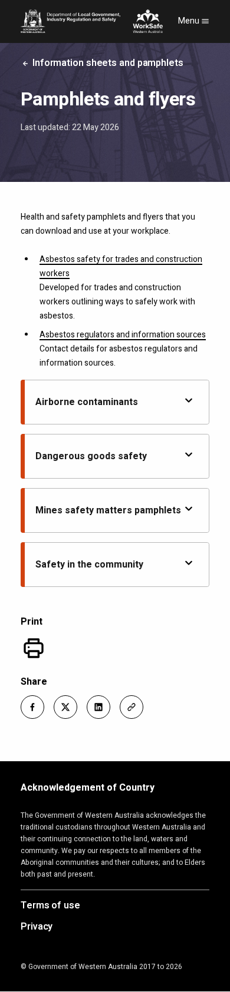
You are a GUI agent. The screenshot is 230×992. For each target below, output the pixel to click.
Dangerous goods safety (91, 456)
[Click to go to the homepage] (92, 21)
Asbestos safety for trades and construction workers (121, 266)
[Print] (34, 648)
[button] (32, 707)
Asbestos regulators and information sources (123, 335)
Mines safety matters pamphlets (108, 510)
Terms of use (50, 906)
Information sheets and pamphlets (106, 63)
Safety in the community (89, 565)
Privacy (36, 927)
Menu (189, 21)
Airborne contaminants (86, 402)
